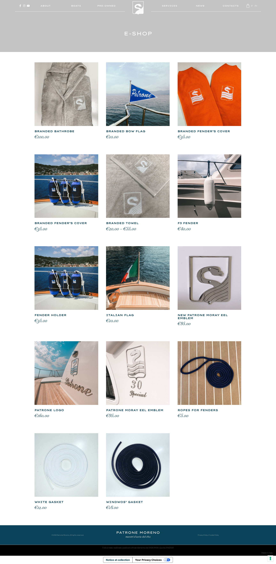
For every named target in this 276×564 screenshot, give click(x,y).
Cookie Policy (214, 535)
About (45, 5)
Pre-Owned (106, 5)
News (200, 5)
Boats (76, 5)
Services (169, 5)
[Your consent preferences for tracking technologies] (270, 558)
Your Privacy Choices (148, 559)
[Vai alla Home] (138, 10)
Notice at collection (118, 559)
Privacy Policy (203, 535)
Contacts (231, 5)
